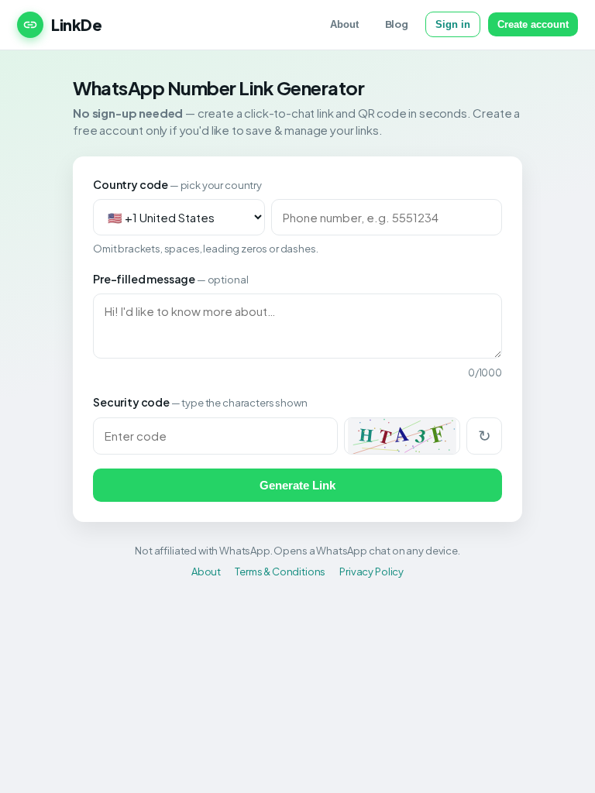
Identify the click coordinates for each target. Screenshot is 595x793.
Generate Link (297, 485)
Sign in (452, 24)
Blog (396, 24)
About (344, 24)
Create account (533, 24)
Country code (177, 184)
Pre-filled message (170, 279)
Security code (200, 402)
